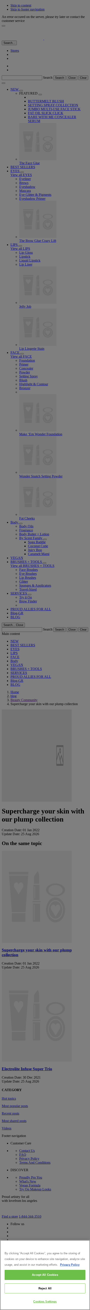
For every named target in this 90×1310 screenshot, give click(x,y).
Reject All (45, 1288)
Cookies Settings (45, 1301)
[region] (45, 1275)
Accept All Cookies (45, 1274)
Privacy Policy (70, 1264)
